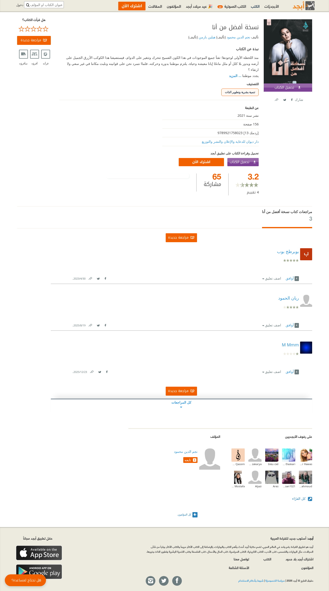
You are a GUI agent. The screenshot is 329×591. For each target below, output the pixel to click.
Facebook (291, 99)
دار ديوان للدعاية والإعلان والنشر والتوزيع (230, 141)
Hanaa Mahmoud (305, 486)
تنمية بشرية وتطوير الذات (240, 92)
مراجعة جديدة (31, 40)
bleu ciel (273, 464)
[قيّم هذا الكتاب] (34, 29)
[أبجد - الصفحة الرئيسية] (298, 5)
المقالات (155, 5)
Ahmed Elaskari (288, 464)
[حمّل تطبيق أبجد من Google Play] (39, 571)
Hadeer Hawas (305, 464)
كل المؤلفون (184, 514)
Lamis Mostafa (238, 486)
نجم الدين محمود (238, 37)
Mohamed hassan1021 (288, 486)
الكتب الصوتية (232, 5)
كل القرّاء (299, 498)
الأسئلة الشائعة (239, 567)
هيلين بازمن (206, 37)
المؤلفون (174, 5)
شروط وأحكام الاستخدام (250, 580)
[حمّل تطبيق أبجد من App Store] (39, 553)
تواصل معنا (241, 559)
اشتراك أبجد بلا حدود (299, 559)
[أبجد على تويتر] (163, 581)
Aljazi (258, 486)
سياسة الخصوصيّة (275, 580)
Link (90, 277)
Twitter (284, 99)
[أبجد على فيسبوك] (177, 581)
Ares (275, 486)
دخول (19, 5)
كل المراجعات (181, 402)
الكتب (255, 5)
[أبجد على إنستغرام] (150, 581)
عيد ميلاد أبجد (199, 5)
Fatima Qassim (238, 464)
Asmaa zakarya (255, 464)
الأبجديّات (271, 5)
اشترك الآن (201, 162)
